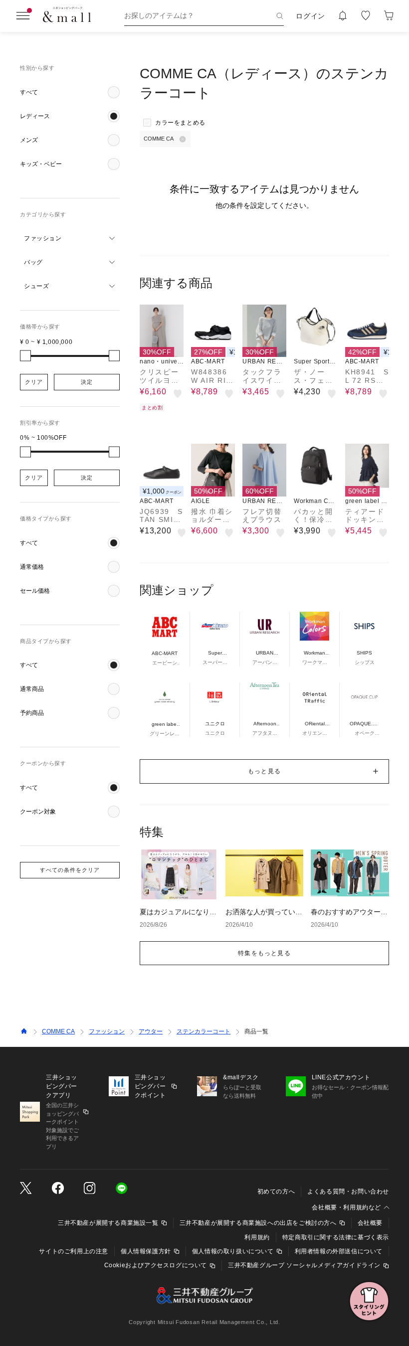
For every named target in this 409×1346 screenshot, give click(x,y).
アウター (151, 1031)
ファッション (107, 1031)
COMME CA (58, 1031)
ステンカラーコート (203, 1031)
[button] (70, 92)
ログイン (310, 15)
